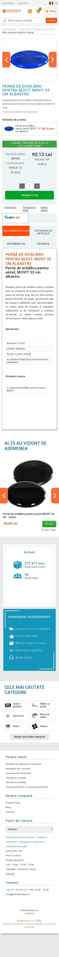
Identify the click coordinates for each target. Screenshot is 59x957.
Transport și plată (29, 209)
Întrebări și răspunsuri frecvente (23, 764)
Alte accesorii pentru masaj (18, 32)
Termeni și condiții (16, 782)
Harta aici (10, 874)
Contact (10, 812)
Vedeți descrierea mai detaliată (19, 111)
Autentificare (8, 3)
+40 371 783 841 (15, 890)
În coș (49, 524)
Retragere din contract (18, 768)
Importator (10, 207)
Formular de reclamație (18, 773)
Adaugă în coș (29, 195)
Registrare (23, 3)
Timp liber (25, 29)
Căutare (51, 20)
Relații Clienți (44, 209)
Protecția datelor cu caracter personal (27, 787)
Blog (8, 807)
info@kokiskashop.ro (18, 894)
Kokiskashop (9, 29)
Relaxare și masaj (44, 29)
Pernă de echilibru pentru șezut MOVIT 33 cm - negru (28, 515)
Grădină (29, 913)
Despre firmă (13, 803)
